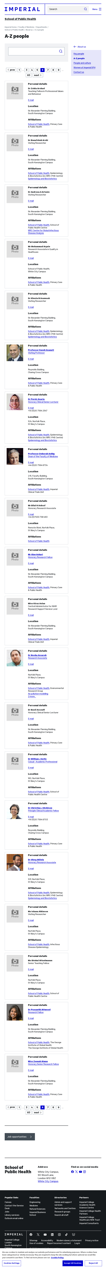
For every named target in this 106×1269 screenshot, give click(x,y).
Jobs (7, 1211)
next (36, 75)
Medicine (34, 1205)
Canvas (8, 1202)
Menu (94, 9)
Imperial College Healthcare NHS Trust (89, 1218)
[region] (53, 1258)
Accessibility (47, 1240)
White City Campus (48, 1181)
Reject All (93, 1263)
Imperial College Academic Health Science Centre (87, 1205)
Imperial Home (11, 27)
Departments (41, 27)
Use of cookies (36, 1243)
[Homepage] (25, 9)
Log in (77, 1243)
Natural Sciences (37, 1209)
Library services (12, 1215)
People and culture (82, 63)
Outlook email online (14, 1218)
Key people (79, 53)
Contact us (79, 72)
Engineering (35, 1202)
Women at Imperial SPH (84, 67)
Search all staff (61, 1215)
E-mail (31, 100)
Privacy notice (91, 1240)
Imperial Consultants (89, 1223)
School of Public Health (20, 19)
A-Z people (39, 30)
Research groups (62, 1211)
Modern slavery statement (69, 1240)
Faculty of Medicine (26, 27)
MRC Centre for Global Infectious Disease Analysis (43, 231)
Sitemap (33, 1240)
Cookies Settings (11, 1263)
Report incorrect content (59, 1243)
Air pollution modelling (38, 693)
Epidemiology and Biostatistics (42, 178)
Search (60, 51)
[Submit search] (85, 9)
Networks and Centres (65, 1208)
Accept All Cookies (72, 1263)
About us (29, 30)
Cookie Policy (57, 1258)
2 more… (32, 696)
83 (28, 75)
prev (12, 69)
